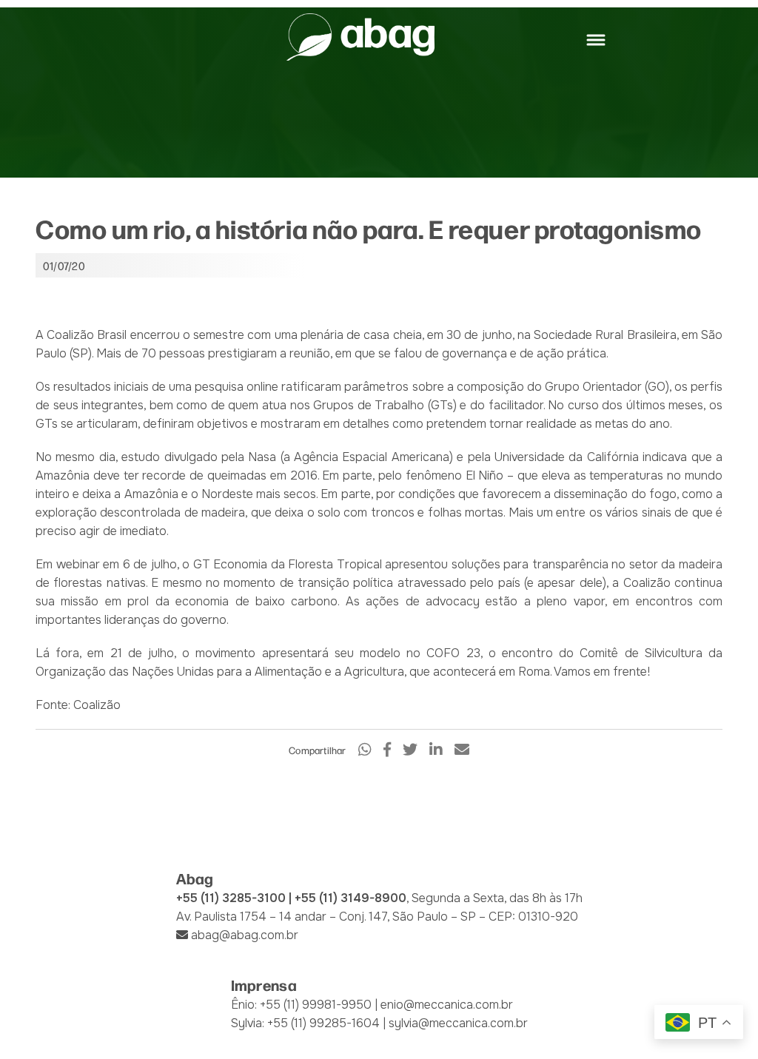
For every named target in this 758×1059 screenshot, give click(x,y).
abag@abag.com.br (244, 935)
